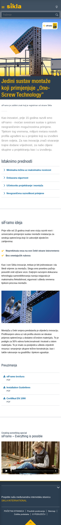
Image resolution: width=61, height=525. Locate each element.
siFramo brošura (15, 378)
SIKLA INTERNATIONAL (14, 500)
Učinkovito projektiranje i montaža (25, 185)
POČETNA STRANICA (14, 511)
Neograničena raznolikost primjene (25, 193)
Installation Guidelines (18, 389)
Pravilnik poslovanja (36, 511)
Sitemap (51, 511)
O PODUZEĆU (38, 514)
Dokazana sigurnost (17, 178)
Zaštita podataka (21, 514)
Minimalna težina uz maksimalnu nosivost (29, 170)
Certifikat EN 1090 (16, 400)
